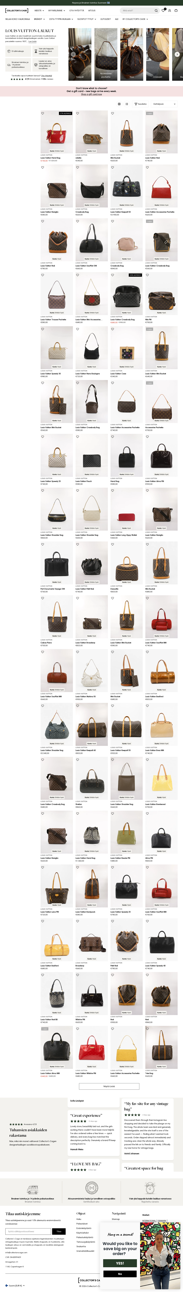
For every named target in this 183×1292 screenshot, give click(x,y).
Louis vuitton (81, 155)
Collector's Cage (95, 1286)
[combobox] (140, 10)
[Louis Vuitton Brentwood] (161, 778)
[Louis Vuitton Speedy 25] (57, 455)
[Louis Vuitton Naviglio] (57, 186)
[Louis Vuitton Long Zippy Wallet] (127, 509)
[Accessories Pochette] (161, 401)
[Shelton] (92, 778)
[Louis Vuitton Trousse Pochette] (57, 293)
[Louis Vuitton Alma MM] (57, 1047)
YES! (120, 1263)
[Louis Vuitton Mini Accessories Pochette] (92, 293)
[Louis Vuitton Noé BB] (57, 993)
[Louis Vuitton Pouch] (92, 455)
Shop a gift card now (91, 94)
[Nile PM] (161, 293)
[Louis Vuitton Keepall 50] (127, 186)
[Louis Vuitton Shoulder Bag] (57, 509)
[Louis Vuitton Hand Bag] (57, 131)
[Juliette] (92, 131)
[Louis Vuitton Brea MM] (161, 724)
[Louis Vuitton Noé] (161, 131)
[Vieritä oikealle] (177, 54)
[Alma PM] (161, 832)
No (120, 1274)
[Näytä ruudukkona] (119, 104)
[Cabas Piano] (57, 616)
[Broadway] (92, 939)
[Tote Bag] (161, 1047)
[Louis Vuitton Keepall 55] (127, 724)
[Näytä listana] (127, 104)
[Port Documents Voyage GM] (57, 562)
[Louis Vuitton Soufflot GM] (92, 239)
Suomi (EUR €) (15, 1285)
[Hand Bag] (127, 455)
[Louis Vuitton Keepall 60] (92, 724)
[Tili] (169, 10)
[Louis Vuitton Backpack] (92, 885)
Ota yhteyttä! (46, 76)
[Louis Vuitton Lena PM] (57, 885)
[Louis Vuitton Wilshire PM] (92, 1047)
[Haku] (156, 10)
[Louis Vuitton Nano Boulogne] (92, 347)
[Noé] (127, 993)
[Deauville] (127, 562)
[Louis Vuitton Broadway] (92, 616)
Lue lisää (32, 41)
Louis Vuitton (46, 155)
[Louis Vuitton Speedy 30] (57, 347)
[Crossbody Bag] (92, 186)
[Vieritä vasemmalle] (73, 54)
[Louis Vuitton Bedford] (161, 670)
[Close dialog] (177, 1225)
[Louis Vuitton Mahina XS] (92, 670)
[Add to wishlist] (42, 113)
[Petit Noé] (127, 939)
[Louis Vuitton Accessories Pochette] (161, 186)
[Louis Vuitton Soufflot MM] (161, 616)
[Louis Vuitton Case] (127, 347)
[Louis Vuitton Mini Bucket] (161, 347)
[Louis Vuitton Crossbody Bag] (161, 239)
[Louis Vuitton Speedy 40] (161, 939)
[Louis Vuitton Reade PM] (127, 832)
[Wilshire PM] (92, 993)
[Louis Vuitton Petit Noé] (92, 562)
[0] (163, 10)
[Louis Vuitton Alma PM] (161, 455)
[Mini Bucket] (127, 131)
